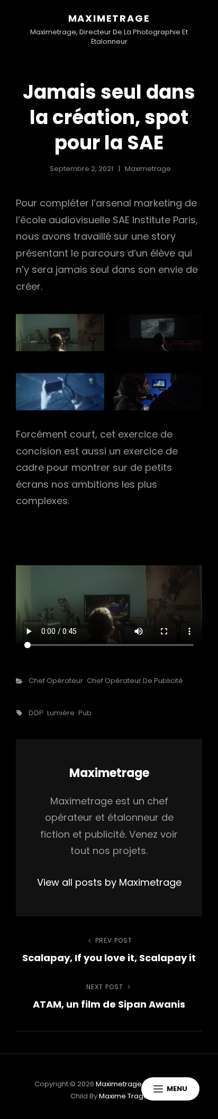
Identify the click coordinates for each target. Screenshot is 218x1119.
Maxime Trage (123, 1096)
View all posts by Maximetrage (109, 882)
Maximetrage (109, 18)
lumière (61, 713)
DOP (36, 713)
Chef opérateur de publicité (135, 681)
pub (85, 713)
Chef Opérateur (56, 681)
